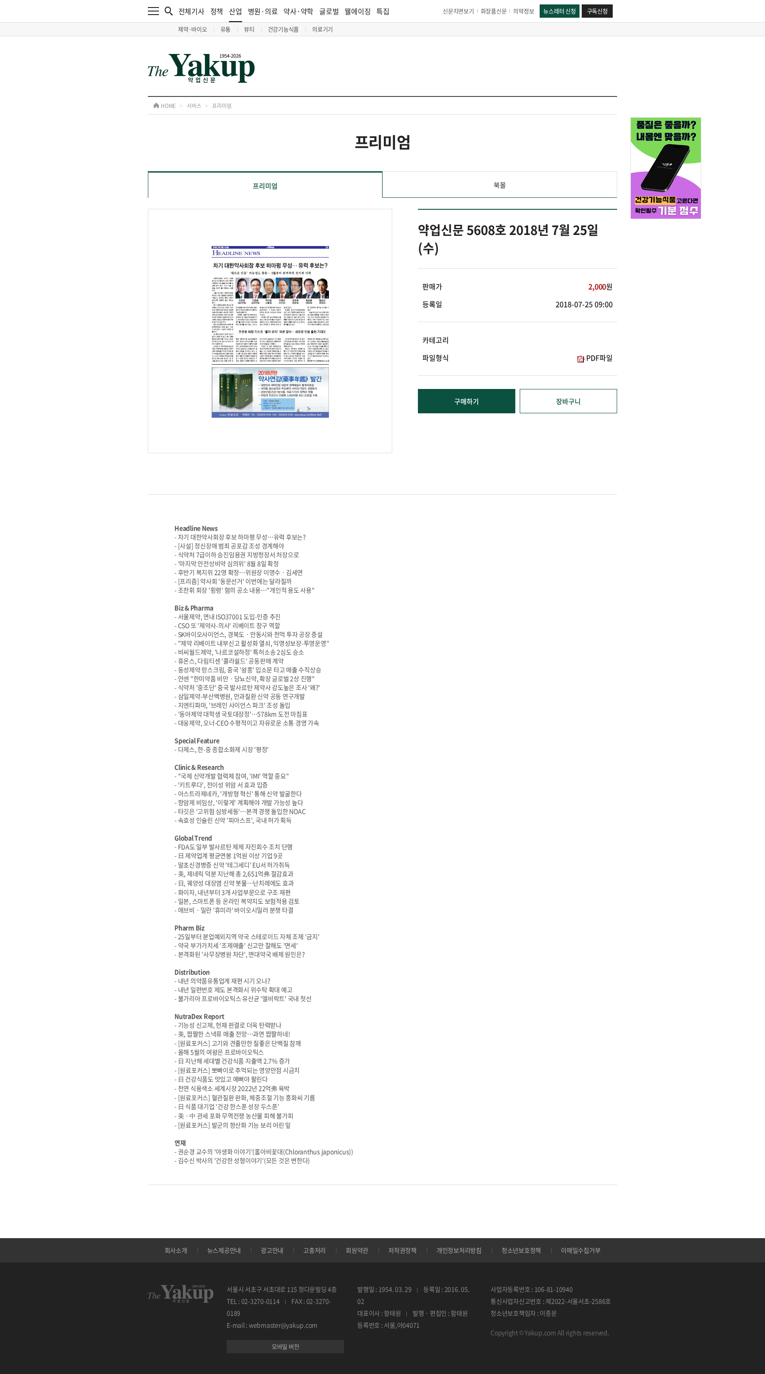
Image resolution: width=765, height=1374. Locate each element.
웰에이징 (357, 11)
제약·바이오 (192, 29)
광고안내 (272, 1250)
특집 (383, 11)
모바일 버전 (285, 1346)
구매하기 (466, 401)
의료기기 (322, 29)
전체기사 (191, 11)
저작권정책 (402, 1250)
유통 (225, 29)
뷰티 (249, 29)
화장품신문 (494, 11)
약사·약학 (298, 11)
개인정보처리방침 (459, 1250)
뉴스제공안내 (224, 1250)
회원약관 (357, 1250)
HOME (167, 106)
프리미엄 (221, 106)
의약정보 (523, 11)
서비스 (194, 106)
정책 (217, 11)
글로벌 (329, 11)
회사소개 (176, 1250)
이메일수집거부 (580, 1250)
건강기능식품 (283, 29)
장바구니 (568, 401)
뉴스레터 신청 (559, 11)
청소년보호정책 (521, 1250)
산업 (235, 11)
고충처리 (314, 1250)
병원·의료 (263, 11)
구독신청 (597, 11)
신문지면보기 (458, 11)
